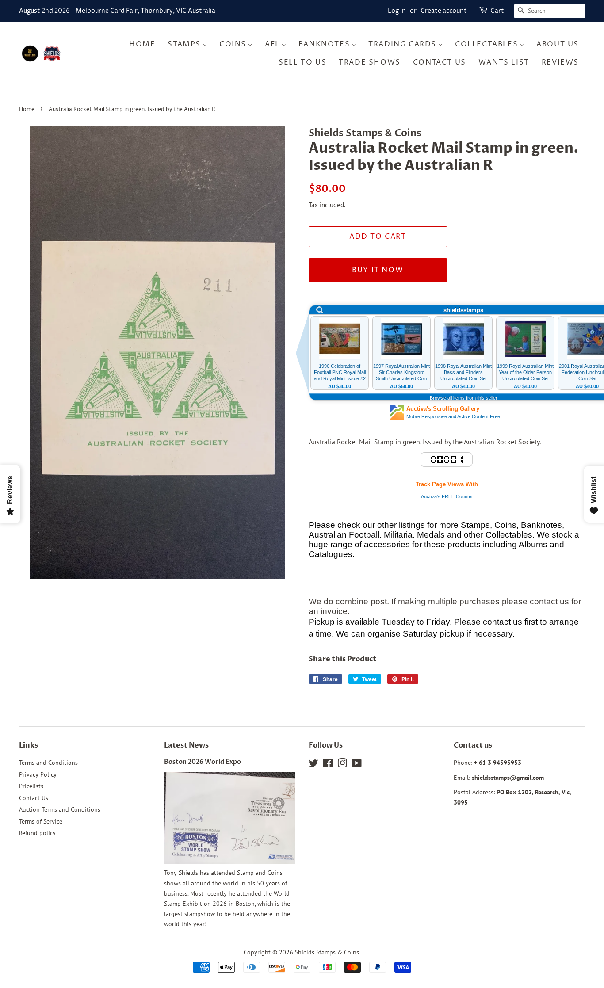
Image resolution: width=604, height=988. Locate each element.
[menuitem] (144, 44)
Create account (444, 11)
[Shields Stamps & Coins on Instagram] (342, 765)
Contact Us (33, 798)
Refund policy (37, 833)
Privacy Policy (38, 774)
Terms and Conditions (48, 763)
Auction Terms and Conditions (59, 809)
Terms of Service (40, 821)
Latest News (186, 745)
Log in (397, 11)
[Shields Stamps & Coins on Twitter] (313, 765)
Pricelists (31, 786)
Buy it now (377, 270)
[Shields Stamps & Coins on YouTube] (357, 765)
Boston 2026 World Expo (202, 762)
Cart (497, 11)
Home (26, 109)
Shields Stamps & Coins (327, 952)
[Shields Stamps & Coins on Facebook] (328, 765)
